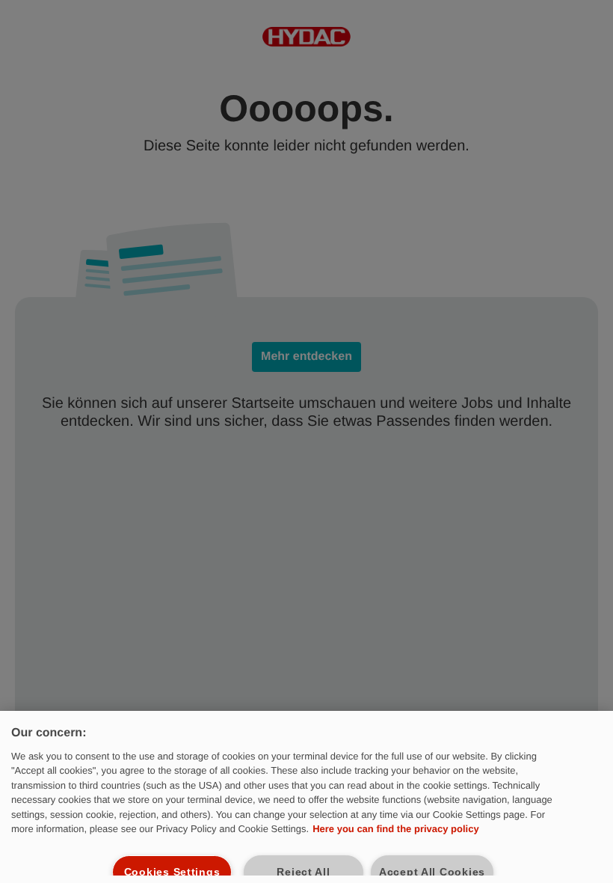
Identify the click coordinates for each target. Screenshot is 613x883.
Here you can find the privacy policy (395, 828)
